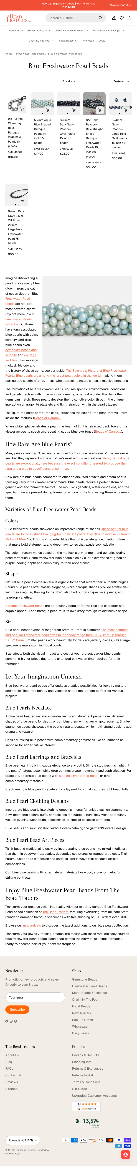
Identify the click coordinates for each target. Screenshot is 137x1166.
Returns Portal (82, 1075)
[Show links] (51, 31)
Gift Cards (79, 1089)
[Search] (100, 18)
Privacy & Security (85, 1055)
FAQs (9, 1068)
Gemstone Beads (37, 30)
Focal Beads (66, 40)
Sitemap (11, 1089)
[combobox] (75, 17)
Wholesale (88, 40)
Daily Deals (80, 1033)
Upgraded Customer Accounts (94, 1095)
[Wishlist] (122, 18)
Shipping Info (81, 1062)
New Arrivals (16, 30)
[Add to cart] (22, 109)
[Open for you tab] (125, 1154)
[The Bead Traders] (18, 18)
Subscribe (17, 1009)
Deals (101, 40)
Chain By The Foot (39, 40)
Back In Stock (82, 1020)
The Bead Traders (25, 1150)
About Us (12, 1055)
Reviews (11, 1082)
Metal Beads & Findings (106, 30)
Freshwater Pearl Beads (70, 30)
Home (8, 53)
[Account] (113, 18)
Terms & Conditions (86, 1082)
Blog (8, 1062)
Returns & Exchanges (87, 1068)
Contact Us (13, 1075)
